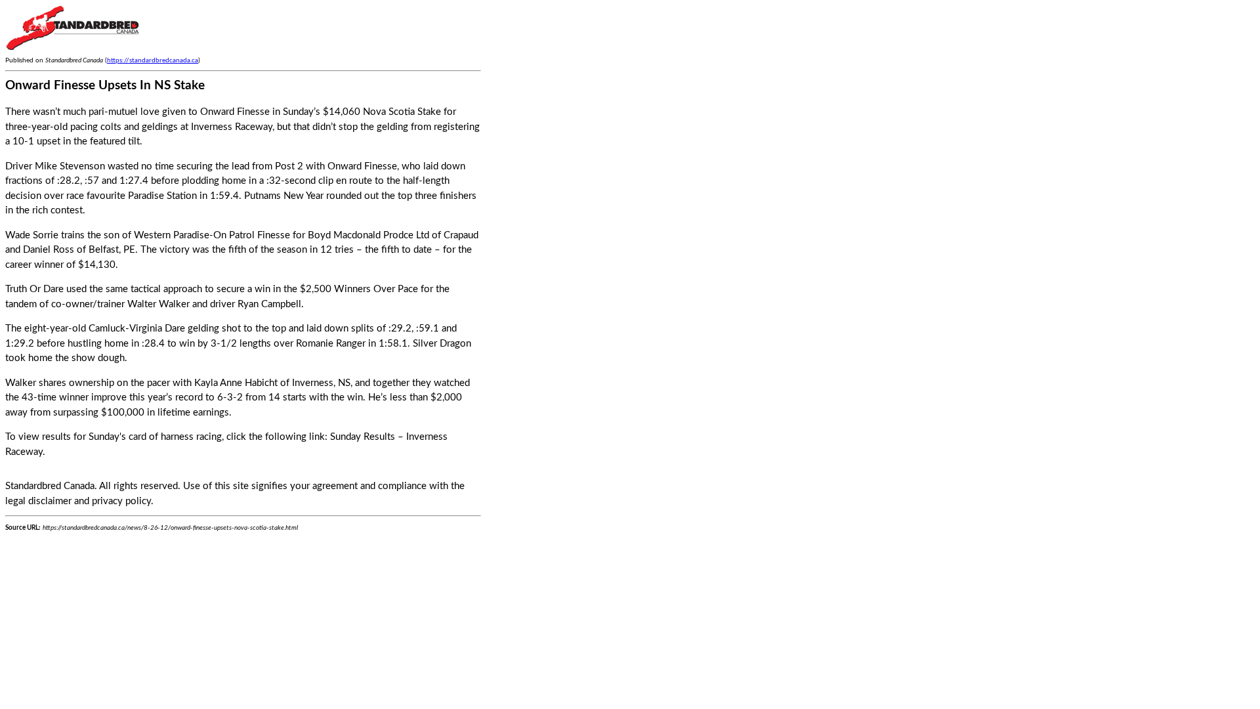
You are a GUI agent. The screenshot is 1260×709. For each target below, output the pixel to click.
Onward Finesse (362, 166)
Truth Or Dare (34, 289)
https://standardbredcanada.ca (152, 60)
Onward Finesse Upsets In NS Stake (105, 85)
